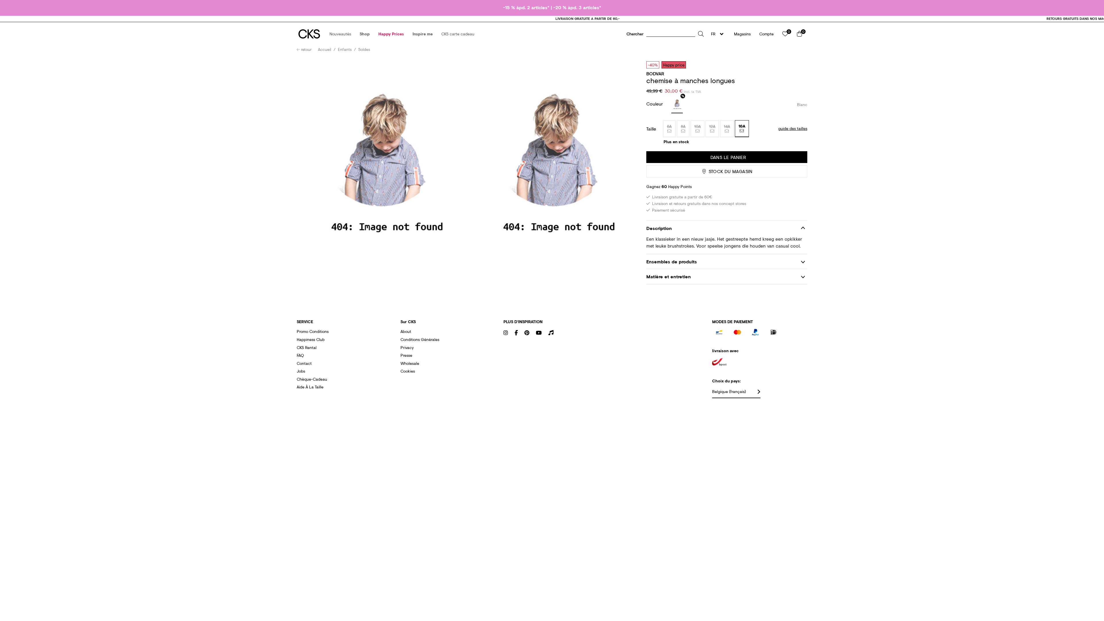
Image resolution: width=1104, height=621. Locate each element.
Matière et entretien (668, 276)
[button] (340, 34)
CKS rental (307, 347)
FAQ (300, 355)
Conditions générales (419, 339)
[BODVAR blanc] (677, 104)
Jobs (301, 371)
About (405, 331)
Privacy (407, 347)
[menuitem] (340, 34)
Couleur (655, 103)
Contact (304, 363)
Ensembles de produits (671, 261)
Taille (651, 129)
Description (659, 228)
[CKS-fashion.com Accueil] (309, 34)
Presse (406, 355)
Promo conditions (313, 331)
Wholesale (409, 363)
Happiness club (311, 339)
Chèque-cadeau (312, 379)
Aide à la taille (310, 387)
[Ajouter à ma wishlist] (799, 64)
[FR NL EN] (719, 34)
